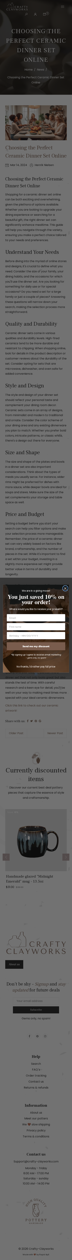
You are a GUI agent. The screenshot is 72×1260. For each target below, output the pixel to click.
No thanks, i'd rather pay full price (36, 666)
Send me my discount (36, 646)
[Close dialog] (65, 588)
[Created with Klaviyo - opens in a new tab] (36, 673)
